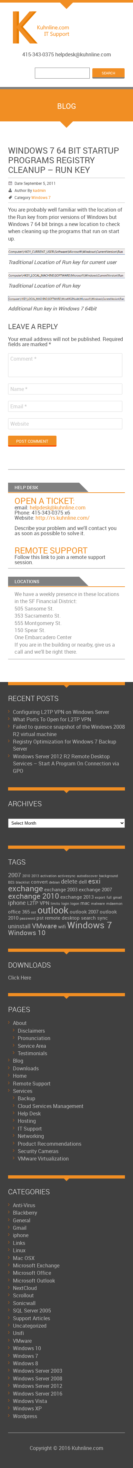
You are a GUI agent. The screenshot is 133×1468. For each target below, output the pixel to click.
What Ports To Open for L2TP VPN (52, 719)
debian (54, 882)
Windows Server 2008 (37, 1378)
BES (11, 882)
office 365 (19, 911)
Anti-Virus (24, 1205)
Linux (19, 1250)
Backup (26, 1098)
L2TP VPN (38, 903)
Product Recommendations (49, 1143)
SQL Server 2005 (32, 1310)
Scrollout (23, 1295)
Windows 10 (27, 932)
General (21, 1220)
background (108, 876)
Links (19, 1242)
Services (22, 1090)
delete (69, 881)
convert (39, 881)
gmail (117, 897)
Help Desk (29, 1113)
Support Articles (31, 1318)
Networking (31, 1136)
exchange (25, 888)
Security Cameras (38, 1151)
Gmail (19, 1227)
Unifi (18, 1333)
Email (18, 406)
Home (19, 1075)
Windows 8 (25, 1363)
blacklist (23, 882)
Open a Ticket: (45, 501)
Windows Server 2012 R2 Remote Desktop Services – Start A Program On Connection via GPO (66, 763)
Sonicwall (24, 1303)
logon (74, 903)
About (20, 1023)
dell (83, 881)
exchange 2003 (60, 889)
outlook (52, 910)
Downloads (26, 1068)
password (27, 918)
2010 (26, 876)
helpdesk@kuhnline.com (58, 507)
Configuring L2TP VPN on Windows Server (61, 711)
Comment (23, 358)
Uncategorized (29, 1325)
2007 (14, 875)
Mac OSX (24, 1258)
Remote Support (51, 550)
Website (19, 423)
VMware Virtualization (43, 1158)
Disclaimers (31, 1030)
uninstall (19, 926)
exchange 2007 (95, 889)
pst (40, 917)
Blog (18, 1060)
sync (102, 917)
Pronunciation (34, 1038)
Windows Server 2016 (37, 1393)
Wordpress (25, 1416)
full (109, 897)
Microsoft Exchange (36, 1265)
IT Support (30, 1128)
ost (33, 912)
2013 (35, 876)
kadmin (39, 190)
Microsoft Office (32, 1272)
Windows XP (27, 1408)
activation (48, 876)
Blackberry (25, 1212)
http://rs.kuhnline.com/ (63, 517)
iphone (17, 902)
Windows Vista (30, 1401)
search (88, 917)
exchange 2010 (33, 896)
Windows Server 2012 (37, 1385)
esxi (94, 881)
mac (85, 903)
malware (98, 903)
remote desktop (62, 917)
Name (18, 389)
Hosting (27, 1120)
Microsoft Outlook (34, 1280)
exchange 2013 (77, 897)
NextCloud (25, 1288)
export (100, 897)
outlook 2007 (84, 911)
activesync (67, 876)
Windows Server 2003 (37, 1370)
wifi (62, 926)
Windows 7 (41, 197)
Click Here (19, 977)
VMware (44, 925)
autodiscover (87, 876)
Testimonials (32, 1053)
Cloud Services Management (51, 1106)
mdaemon (114, 903)
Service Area (32, 1045)
